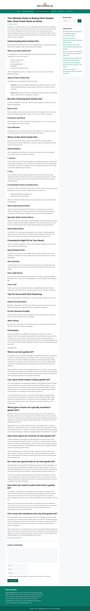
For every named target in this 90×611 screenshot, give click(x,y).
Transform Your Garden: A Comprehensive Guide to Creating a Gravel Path (72, 71)
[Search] (79, 20)
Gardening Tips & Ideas (27, 11)
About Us (54, 11)
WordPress (57, 608)
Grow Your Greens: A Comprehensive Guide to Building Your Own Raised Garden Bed (72, 53)
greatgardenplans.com (43, 608)
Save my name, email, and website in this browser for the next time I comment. (29, 576)
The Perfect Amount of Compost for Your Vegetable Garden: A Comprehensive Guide (72, 33)
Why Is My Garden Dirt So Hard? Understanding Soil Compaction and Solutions (72, 47)
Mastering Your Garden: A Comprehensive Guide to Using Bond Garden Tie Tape (72, 40)
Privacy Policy (70, 11)
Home (18, 11)
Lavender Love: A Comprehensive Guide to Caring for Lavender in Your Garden (72, 64)
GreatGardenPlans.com (11, 592)
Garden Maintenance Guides (42, 11)
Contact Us (61, 11)
